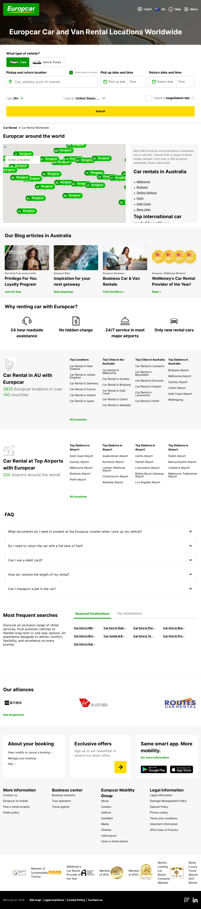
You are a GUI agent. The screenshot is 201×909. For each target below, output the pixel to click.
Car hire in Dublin (115, 628)
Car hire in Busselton (174, 628)
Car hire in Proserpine (174, 636)
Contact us (95, 900)
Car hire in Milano (85, 628)
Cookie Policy (76, 900)
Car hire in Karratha (85, 644)
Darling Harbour (147, 192)
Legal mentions (54, 900)
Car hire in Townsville (144, 636)
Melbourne (143, 181)
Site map (35, 900)
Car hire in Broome (85, 636)
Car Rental (10, 127)
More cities (144, 209)
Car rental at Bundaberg (115, 636)
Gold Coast (144, 203)
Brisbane (142, 187)
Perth (140, 198)
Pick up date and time (116, 72)
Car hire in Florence (144, 628)
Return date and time (165, 72)
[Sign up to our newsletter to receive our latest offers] (120, 767)
